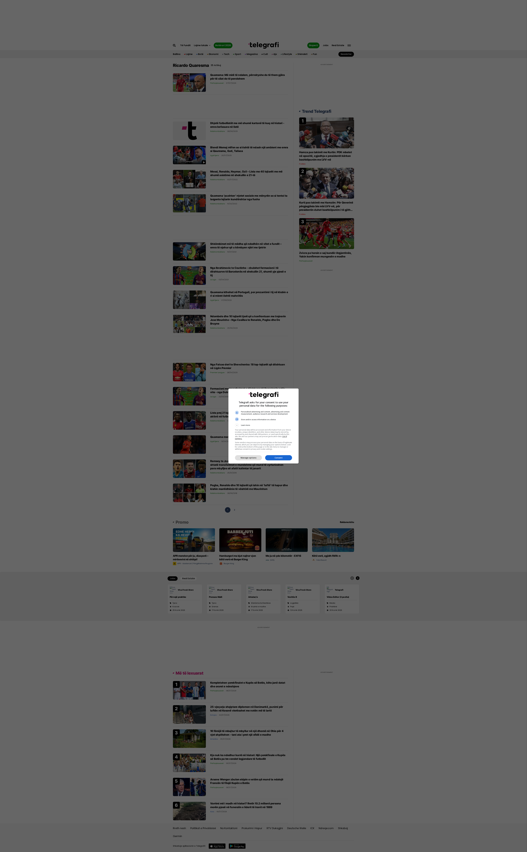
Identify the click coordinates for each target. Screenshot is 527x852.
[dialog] (263, 426)
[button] (263, 425)
